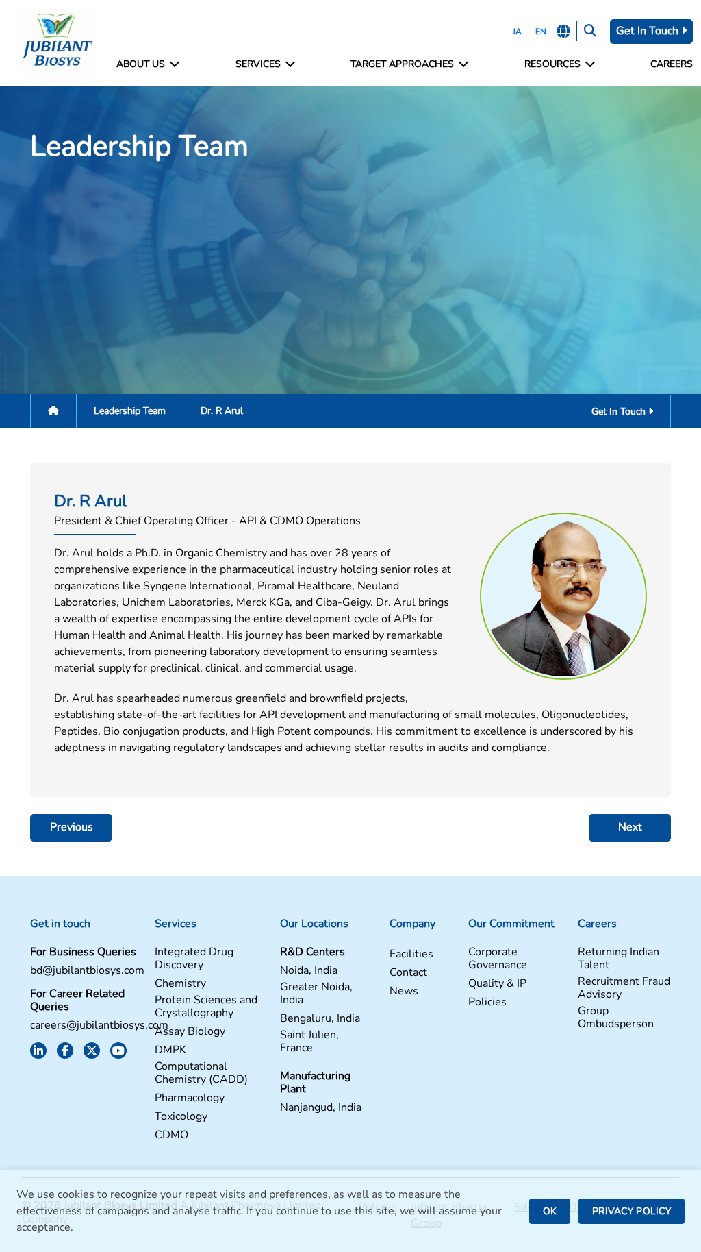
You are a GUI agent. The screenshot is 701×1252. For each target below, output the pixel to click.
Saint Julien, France (309, 1042)
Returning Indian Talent (618, 959)
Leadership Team (130, 410)
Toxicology (181, 1116)
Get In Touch (648, 30)
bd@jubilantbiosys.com (87, 970)
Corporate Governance (497, 959)
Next (630, 827)
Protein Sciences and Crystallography (206, 1007)
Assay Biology (190, 1031)
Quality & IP (497, 983)
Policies (487, 1002)
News (404, 991)
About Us (140, 64)
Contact (408, 972)
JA (517, 31)
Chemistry (180, 983)
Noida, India (308, 970)
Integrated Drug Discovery (194, 959)
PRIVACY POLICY (631, 1211)
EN (540, 31)
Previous (71, 827)
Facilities (411, 954)
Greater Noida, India (316, 994)
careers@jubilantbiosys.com (99, 1025)
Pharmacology (190, 1098)
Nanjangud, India (320, 1107)
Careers (671, 64)
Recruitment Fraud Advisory (624, 988)
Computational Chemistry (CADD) (201, 1073)
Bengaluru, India (320, 1018)
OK (550, 1211)
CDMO (171, 1135)
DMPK (170, 1050)
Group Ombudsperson (616, 1018)
